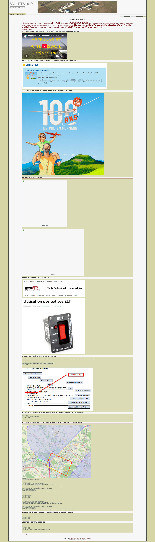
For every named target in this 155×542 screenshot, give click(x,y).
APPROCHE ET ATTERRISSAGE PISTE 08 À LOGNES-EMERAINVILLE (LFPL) (50, 31)
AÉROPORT (102, 23)
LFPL (54, 25)
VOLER (62, 27)
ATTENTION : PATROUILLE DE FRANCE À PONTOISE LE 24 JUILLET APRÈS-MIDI (52, 422)
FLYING (129, 23)
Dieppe (123, 23)
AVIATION (54, 22)
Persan (36, 27)
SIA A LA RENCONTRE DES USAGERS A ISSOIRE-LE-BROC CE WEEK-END (49, 60)
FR (132, 23)
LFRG (59, 25)
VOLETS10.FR (94, 26)
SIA (43, 27)
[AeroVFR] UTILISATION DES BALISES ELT (38, 277)
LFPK (52, 25)
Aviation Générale (79, 22)
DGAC (120, 23)
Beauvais (107, 23)
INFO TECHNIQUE (38, 25)
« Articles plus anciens (27, 29)
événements (25, 23)
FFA (126, 23)
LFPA (46, 25)
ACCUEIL (11, 14)
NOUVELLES (95, 24)
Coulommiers (111, 23)
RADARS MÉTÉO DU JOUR (32, 177)
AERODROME (32, 23)
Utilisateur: (122, 16)
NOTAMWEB (85, 25)
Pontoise (40, 27)
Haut (90, 538)
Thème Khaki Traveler (75, 538)
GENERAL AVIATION (27, 25)
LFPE (49, 25)
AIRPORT (43, 23)
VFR (55, 27)
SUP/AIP (51, 27)
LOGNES (63, 25)
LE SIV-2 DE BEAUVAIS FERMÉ (33, 522)
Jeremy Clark (85, 538)
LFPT (56, 25)
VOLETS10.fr (21, 4)
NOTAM (77, 25)
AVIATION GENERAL (64, 23)
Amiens (47, 23)
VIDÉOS (58, 27)
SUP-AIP (46, 27)
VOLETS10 (80, 26)
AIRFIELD (38, 23)
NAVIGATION (71, 25)
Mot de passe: (133, 16)
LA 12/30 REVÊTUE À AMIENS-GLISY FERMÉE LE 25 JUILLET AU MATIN (48, 512)
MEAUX (66, 25)
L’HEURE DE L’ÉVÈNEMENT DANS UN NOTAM (39, 356)
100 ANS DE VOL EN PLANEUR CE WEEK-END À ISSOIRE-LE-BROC (47, 91)
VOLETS (69, 26)
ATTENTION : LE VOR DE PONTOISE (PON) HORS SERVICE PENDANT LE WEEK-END (53, 412)
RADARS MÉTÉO (21, 14)
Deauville (116, 23)
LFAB (44, 25)
